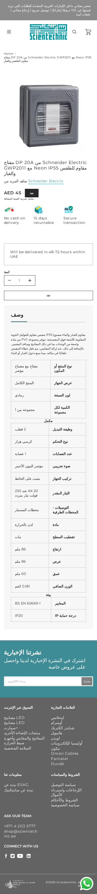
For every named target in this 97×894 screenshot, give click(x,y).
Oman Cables (65, 753)
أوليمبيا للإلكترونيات (66, 743)
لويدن (55, 738)
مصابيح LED (14, 717)
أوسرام (56, 722)
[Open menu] (9, 32)
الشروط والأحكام (64, 800)
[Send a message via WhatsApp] (87, 883)
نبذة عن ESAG (16, 784)
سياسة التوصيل (63, 784)
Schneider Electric (46, 181)
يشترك (87, 681)
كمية (7, 272)
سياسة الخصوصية (65, 805)
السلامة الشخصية (17, 748)
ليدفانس (57, 717)
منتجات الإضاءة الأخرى (22, 732)
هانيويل (56, 732)
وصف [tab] (17, 315)
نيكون (55, 748)
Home (8, 53)
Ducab (57, 763)
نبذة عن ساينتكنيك (18, 790)
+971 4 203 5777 (20, 826)
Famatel (59, 758)
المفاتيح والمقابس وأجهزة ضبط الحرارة (24, 741)
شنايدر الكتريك (62, 727)
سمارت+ (11, 727)
